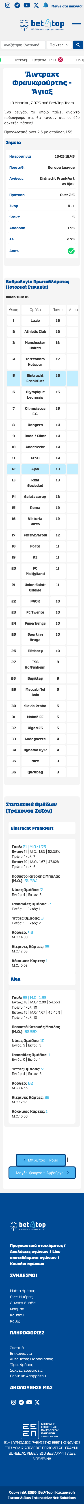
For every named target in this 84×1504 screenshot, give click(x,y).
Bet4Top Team (61, 103)
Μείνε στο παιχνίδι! (67, 6)
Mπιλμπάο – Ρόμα (43, 1160)
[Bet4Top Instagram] (8, 6)
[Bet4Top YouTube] (27, 6)
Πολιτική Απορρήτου (28, 1376)
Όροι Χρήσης (21, 1364)
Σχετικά (17, 1347)
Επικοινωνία (21, 1353)
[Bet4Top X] (36, 6)
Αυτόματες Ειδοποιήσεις (31, 1359)
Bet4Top (45, 1492)
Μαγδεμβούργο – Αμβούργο (40, 1173)
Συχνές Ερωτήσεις (26, 1370)
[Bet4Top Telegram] (17, 6)
